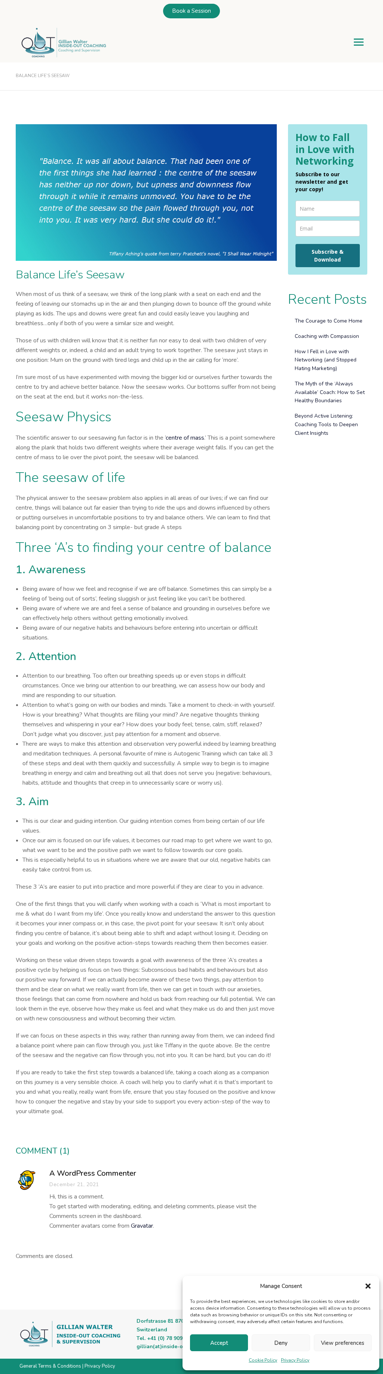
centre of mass (185, 438)
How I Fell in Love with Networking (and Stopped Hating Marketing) (325, 360)
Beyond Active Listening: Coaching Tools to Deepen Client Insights (326, 424)
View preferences (342, 1343)
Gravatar (142, 1226)
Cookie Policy (263, 1360)
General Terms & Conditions (50, 1366)
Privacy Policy (295, 1360)
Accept (219, 1343)
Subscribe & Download (327, 255)
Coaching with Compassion (327, 336)
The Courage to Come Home (328, 320)
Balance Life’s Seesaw (70, 275)
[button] (368, 1286)
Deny (281, 1343)
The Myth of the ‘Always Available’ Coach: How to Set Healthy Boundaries (330, 392)
